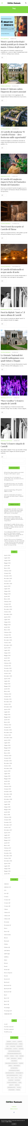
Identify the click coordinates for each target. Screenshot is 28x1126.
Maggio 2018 (7, 809)
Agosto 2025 (7, 586)
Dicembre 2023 (7, 637)
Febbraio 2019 (7, 786)
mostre (21, 1063)
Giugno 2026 (7, 560)
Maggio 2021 (7, 717)
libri (8, 1058)
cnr (7, 1046)
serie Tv (11, 1085)
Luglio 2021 (7, 712)
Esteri (5, 928)
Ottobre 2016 (7, 858)
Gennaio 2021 (7, 727)
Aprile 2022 (7, 689)
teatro (19, 1087)
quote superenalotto (12, 1075)
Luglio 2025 (7, 588)
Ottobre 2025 (7, 581)
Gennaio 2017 (7, 850)
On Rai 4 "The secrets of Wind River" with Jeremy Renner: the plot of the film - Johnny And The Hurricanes (14, 541)
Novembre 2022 (8, 671)
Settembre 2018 (8, 799)
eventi (6, 1056)
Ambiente (6, 884)
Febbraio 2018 (7, 817)
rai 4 (16, 1077)
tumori (18, 1089)
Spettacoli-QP (7, 988)
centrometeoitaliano (11, 1043)
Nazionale (6, 38)
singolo (17, 1085)
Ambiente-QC (7, 887)
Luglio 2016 (7, 866)
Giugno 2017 (7, 837)
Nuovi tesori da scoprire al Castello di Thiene (12, 228)
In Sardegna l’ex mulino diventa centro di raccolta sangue (14, 527)
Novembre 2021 (8, 701)
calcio (14, 1041)
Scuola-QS (6, 969)
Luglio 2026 (7, 558)
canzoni (20, 1041)
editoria (21, 1048)
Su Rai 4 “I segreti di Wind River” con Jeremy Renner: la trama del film (13, 544)
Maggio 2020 (7, 748)
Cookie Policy (8, 1121)
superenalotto (11, 1087)
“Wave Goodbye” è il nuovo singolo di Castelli (12, 402)
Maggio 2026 (7, 563)
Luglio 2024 (7, 619)
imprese (21, 1056)
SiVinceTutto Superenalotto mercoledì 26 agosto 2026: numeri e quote (13, 473)
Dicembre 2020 (8, 730)
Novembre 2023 (8, 640)
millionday (14, 1060)
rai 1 (21, 1075)
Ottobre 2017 (7, 827)
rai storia (17, 1080)
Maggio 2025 (7, 594)
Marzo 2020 (7, 753)
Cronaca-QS (7, 906)
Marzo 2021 (7, 722)
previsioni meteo (10, 1072)
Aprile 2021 (7, 719)
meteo (19, 1058)
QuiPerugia (7, 953)
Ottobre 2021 (7, 704)
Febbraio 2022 (7, 694)
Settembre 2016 (8, 861)
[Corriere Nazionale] (14, 3)
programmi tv (19, 1072)
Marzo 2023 (7, 660)
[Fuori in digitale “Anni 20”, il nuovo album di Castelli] (14, 297)
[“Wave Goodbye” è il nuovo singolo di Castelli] (14, 385)
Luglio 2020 (7, 742)
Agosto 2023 (7, 647)
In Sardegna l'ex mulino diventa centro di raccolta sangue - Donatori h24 (13, 525)
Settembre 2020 (8, 737)
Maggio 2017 (7, 840)
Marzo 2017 (7, 845)
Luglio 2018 (7, 804)
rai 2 (8, 1077)
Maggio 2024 (7, 624)
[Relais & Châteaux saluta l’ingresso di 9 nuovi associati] (14, 73)
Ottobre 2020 (7, 735)
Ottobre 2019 (7, 766)
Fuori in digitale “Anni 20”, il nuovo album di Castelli (13, 313)
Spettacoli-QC (7, 985)
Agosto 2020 (7, 740)
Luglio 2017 (7, 835)
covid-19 (15, 1048)
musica (10, 1065)
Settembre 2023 (8, 645)
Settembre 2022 (8, 676)
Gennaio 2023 (7, 665)
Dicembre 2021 (7, 699)
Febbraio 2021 (7, 724)
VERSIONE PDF (8, 1014)
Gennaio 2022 (7, 696)
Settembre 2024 (8, 614)
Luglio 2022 (7, 681)
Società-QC (7, 979)
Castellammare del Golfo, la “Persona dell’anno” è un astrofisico (13, 509)
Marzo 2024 (7, 629)
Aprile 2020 (7, 750)
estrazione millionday (14, 1051)
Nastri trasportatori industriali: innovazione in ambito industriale (12, 517)
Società (8, 176)
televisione (11, 1089)
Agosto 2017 (7, 832)
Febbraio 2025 (7, 601)
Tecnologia (7, 1007)
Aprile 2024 (7, 627)
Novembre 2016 (8, 855)
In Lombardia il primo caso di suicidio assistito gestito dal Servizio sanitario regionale (13, 485)
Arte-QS (6, 893)
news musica (17, 1065)
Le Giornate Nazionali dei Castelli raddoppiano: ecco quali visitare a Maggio (12, 358)
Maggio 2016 (7, 871)
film (17, 1056)
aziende (9, 1041)
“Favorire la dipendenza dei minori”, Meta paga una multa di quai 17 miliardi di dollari (13, 496)
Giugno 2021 (7, 714)
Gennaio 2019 (7, 789)
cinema (20, 1043)
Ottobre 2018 (7, 796)
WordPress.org (8, 1032)
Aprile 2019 (7, 781)
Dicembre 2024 (8, 606)
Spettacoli (9, 309)
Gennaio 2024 (7, 635)
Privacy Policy (14, 1108)
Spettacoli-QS (7, 991)
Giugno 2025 (7, 591)
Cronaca (6, 896)
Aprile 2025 (7, 596)
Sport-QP (6, 1001)
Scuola (5, 966)
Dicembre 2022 (7, 668)
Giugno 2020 (7, 745)
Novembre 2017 (8, 825)
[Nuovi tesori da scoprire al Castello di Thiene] (14, 211)
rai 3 (12, 1077)
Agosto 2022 (7, 678)
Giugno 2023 (7, 653)
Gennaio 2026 (7, 573)
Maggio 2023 (7, 655)
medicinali (13, 1058)
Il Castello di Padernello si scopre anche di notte (12, 270)
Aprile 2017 (7, 843)
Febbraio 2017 (7, 848)
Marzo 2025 (7, 599)
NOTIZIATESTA (14, 1068)
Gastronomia (7, 934)
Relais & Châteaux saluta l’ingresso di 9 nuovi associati (13, 90)
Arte (2, 38)
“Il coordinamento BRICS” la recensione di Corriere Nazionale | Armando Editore (14, 533)
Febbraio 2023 (7, 663)
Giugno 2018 (7, 807)
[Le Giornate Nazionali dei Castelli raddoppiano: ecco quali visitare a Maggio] (14, 340)
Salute (5, 960)
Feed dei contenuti (8, 1026)
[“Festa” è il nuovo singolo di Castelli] (14, 428)
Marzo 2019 (7, 784)
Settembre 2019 (8, 768)
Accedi (5, 1024)
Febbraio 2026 (7, 570)
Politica (6, 944)
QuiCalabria (7, 950)
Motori (6, 937)
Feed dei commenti (9, 1029)
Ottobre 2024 (7, 611)
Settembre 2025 (8, 583)
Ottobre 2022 (7, 673)
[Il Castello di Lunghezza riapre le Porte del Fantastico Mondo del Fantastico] (14, 164)
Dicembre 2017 (7, 822)
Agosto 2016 (7, 863)
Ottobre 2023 (7, 642)
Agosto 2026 (7, 555)
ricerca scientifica (12, 1082)
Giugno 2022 (7, 683)
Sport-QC (6, 998)
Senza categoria (8, 972)
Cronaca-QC (7, 899)
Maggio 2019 (7, 778)
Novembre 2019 (8, 763)
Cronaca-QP (7, 903)
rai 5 (20, 1077)
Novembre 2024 (8, 609)
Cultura (3, 223)
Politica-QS (7, 947)
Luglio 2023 (7, 650)
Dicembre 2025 (8, 576)
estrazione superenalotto (14, 1053)
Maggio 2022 (7, 686)
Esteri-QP (6, 931)
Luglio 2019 (7, 773)
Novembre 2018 (8, 794)
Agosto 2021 (7, 709)
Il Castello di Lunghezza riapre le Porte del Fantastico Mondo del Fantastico (13, 182)
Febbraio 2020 (7, 755)
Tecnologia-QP (8, 1010)
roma (20, 1082)
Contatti (14, 1106)
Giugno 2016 (7, 868)
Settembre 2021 (8, 706)
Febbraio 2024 (7, 632)
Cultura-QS (7, 918)
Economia (6, 922)
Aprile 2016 (7, 873)
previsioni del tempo (14, 1070)
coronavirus (8, 1048)
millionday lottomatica (11, 1063)
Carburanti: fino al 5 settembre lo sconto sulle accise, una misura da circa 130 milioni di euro (13, 479)
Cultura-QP (7, 915)
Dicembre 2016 (7, 853)
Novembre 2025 (8, 578)
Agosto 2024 (7, 617)
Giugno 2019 (7, 776)
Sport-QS (6, 1004)
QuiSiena (6, 957)
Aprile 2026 (7, 565)
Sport (5, 995)
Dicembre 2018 (7, 791)
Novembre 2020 (8, 732)
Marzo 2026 (7, 568)
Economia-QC (7, 925)
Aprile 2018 (7, 812)
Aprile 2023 (7, 658)
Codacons (12, 1046)
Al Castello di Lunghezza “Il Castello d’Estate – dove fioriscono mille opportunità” (13, 134)
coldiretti (19, 1046)
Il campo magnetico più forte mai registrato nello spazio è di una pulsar (13, 512)
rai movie (11, 1080)
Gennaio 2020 (7, 758)
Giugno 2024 (7, 622)
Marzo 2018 (7, 814)
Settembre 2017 (8, 830)
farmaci (12, 1056)
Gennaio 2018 (7, 819)
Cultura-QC (7, 912)
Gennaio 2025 (7, 604)
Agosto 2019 (7, 771)
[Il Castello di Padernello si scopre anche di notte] (14, 254)
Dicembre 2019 (7, 760)
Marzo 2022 (7, 691)
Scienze (6, 963)
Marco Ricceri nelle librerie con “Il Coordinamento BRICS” (13, 535)
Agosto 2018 (7, 801)
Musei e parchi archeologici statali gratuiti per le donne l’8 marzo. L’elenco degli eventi (14, 44)
